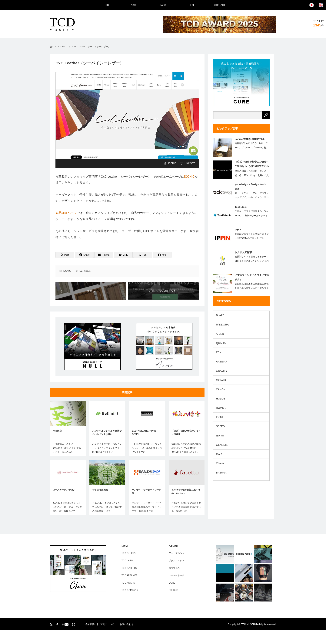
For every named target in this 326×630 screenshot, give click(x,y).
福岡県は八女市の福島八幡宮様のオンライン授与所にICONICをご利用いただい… (186, 448)
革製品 (87, 271)
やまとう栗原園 (100, 489)
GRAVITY (221, 370)
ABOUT (135, 5)
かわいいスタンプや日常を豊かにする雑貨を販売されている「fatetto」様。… (186, 507)
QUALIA (221, 343)
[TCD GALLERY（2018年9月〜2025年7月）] (244, 573)
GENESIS (222, 444)
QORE (172, 582)
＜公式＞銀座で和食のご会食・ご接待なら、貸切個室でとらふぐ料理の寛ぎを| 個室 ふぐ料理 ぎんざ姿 (252, 164)
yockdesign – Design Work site (250, 186)
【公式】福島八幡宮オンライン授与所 (186, 433)
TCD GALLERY (129, 568)
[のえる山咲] (263, 592)
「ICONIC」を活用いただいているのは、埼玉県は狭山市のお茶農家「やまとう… (107, 507)
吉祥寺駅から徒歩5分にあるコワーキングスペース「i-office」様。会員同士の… (252, 147)
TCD (106, 5)
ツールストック (177, 575)
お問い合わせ (126, 624)
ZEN (218, 352)
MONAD (221, 380)
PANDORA (222, 324)
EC (81, 271)
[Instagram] (73, 624)
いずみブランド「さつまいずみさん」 (252, 277)
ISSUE (220, 417)
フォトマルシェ (177, 553)
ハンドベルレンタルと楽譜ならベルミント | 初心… (107, 433)
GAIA (219, 454)
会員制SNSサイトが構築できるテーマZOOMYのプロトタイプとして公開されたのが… (252, 238)
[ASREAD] (225, 554)
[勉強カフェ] (244, 592)
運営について (107, 624)
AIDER (220, 333)
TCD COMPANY (129, 590)
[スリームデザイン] (263, 573)
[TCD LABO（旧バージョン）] (225, 573)
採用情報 (173, 590)
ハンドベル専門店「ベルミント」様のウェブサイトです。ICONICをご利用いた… (107, 448)
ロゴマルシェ (175, 568)
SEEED (220, 426)
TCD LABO (127, 560)
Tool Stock (241, 207)
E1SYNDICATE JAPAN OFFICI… (144, 433)
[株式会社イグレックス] (225, 592)
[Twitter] (51, 624)
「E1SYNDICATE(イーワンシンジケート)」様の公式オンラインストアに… (147, 448)
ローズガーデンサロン (64, 489)
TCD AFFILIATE (129, 575)
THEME (191, 5)
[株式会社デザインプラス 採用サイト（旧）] (263, 554)
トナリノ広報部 (243, 252)
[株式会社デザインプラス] (244, 554)
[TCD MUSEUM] (75, 24)
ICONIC (172, 163)
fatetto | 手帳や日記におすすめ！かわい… (186, 491)
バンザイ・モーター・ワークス (146, 491)
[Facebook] (57, 624)
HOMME (221, 407)
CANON (220, 389)
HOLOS (220, 398)
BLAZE (220, 315)
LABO (163, 5)
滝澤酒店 (57, 431)
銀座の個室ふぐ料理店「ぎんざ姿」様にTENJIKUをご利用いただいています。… (252, 175)
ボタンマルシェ (177, 560)
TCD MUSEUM (249, 624)
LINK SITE (190, 163)
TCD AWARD (128, 582)
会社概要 (90, 624)
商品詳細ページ (66, 212)
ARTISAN (221, 361)
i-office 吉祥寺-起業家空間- (249, 139)
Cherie (220, 463)
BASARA (221, 472)
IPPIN (238, 229)
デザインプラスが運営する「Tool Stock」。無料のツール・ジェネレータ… (251, 215)
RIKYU (220, 435)
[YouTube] (65, 624)
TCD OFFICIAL (129, 553)
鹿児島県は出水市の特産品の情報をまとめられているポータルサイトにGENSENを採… (252, 288)
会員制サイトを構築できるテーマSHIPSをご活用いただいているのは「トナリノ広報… (252, 261)
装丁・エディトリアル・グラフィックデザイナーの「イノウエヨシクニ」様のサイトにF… (252, 197)
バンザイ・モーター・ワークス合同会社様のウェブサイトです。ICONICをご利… (146, 507)
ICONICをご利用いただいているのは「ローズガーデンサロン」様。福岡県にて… (67, 507)
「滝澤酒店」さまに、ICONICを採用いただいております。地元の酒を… (67, 448)
